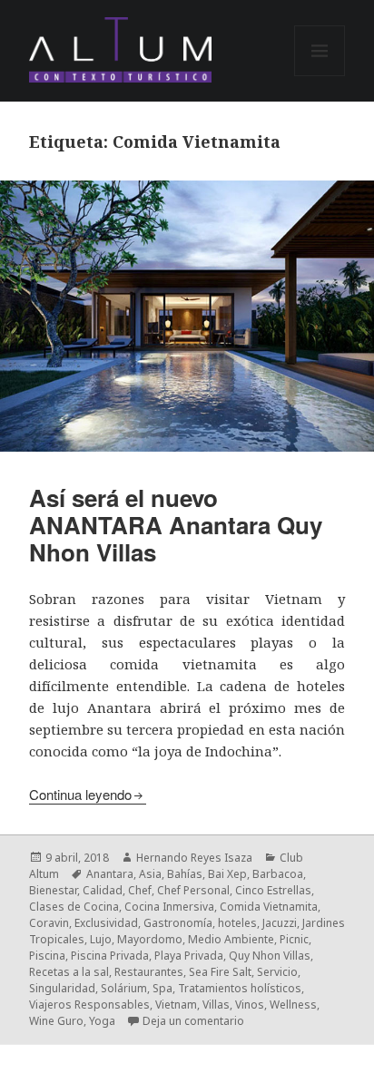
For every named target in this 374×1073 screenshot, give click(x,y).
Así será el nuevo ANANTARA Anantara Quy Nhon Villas (175, 525)
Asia (150, 874)
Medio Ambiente (231, 939)
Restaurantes (148, 972)
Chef (140, 890)
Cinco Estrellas (273, 890)
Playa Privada (188, 955)
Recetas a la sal (69, 972)
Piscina (47, 955)
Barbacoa (277, 874)
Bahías (184, 874)
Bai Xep (227, 874)
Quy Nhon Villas (269, 955)
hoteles (237, 923)
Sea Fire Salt (220, 972)
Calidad (103, 890)
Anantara (109, 874)
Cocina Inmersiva (169, 906)
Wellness (293, 1004)
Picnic (294, 939)
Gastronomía (177, 923)
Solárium (124, 988)
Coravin (49, 923)
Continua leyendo (80, 794)
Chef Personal (193, 890)
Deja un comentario (193, 1021)
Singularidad (62, 988)
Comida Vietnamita (269, 906)
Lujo (101, 939)
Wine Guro (56, 1021)
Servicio (277, 972)
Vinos (249, 1004)
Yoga (102, 1021)
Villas (216, 1004)
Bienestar (53, 890)
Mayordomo (149, 939)
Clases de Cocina (74, 906)
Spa (162, 988)
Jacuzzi (279, 923)
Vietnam (176, 1004)
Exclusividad (106, 923)
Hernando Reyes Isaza (194, 857)
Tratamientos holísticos (239, 988)
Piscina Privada (110, 955)
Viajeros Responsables (89, 1004)
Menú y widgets (320, 75)
